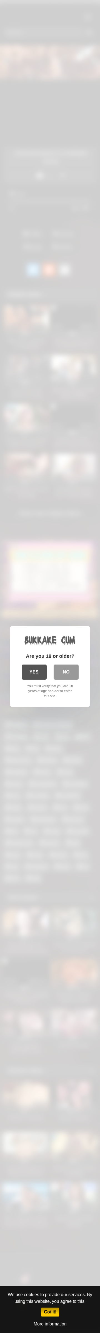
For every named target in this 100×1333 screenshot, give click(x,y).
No (66, 672)
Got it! (50, 1312)
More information (50, 1324)
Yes (34, 672)
